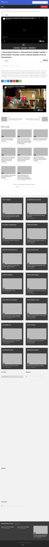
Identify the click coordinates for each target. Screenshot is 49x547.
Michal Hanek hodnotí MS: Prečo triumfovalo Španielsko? (36, 216)
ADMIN (22, 544)
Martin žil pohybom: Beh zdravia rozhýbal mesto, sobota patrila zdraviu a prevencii (10, 216)
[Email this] (20, 81)
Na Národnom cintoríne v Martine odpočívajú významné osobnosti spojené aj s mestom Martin (11, 316)
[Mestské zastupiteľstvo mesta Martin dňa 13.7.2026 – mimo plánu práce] (12, 258)
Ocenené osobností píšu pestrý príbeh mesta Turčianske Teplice (36, 266)
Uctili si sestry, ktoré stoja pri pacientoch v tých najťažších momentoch (7, 140)
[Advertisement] (10, 480)
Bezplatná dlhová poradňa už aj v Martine (35, 365)
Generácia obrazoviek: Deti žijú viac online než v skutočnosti (36, 291)
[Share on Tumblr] (11, 81)
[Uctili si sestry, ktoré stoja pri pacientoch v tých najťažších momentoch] (8, 133)
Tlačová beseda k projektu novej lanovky (10, 240)
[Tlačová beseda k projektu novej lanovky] (12, 233)
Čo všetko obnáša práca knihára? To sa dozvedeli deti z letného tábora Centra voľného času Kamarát (40, 536)
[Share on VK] (17, 81)
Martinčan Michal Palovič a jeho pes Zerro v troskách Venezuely (36, 341)
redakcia (6, 60)
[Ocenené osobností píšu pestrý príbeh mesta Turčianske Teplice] (36, 258)
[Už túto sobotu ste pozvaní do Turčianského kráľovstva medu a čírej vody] (12, 333)
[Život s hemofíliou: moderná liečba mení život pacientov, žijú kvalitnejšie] (8, 170)
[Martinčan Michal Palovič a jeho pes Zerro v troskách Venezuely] (36, 333)
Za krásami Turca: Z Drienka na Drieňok (10, 365)
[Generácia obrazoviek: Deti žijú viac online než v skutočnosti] (36, 283)
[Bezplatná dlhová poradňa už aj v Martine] (36, 358)
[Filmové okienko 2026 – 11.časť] (12, 283)
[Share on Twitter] (5, 81)
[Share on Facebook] (2, 81)
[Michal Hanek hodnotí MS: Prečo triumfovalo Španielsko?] (36, 208)
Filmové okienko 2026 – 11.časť (8, 290)
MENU (2, 6)
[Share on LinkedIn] (8, 81)
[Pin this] (14, 81)
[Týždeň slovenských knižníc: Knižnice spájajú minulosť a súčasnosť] (36, 308)
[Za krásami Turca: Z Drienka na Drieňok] (12, 358)
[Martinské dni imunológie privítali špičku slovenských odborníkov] (40, 133)
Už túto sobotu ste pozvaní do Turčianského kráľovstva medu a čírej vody (11, 341)
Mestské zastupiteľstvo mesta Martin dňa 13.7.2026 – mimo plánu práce (10, 266)
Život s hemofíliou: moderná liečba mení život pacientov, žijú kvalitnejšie (8, 176)
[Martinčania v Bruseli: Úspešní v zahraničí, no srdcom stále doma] (36, 233)
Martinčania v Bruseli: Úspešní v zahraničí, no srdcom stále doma (36, 241)
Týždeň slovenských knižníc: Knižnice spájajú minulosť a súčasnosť (36, 316)
